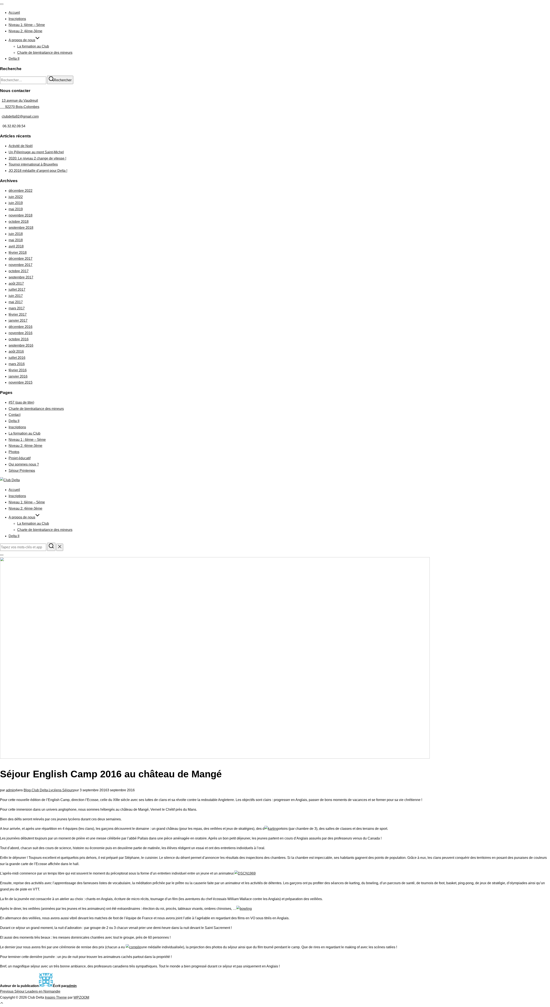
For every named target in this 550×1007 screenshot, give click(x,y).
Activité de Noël (21, 146)
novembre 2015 (20, 382)
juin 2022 (16, 197)
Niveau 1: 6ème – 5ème (27, 25)
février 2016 (18, 370)
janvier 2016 (18, 376)
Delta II (14, 58)
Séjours (68, 790)
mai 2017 (16, 302)
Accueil (14, 12)
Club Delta (40, 790)
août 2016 (16, 351)
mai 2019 (16, 209)
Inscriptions (17, 19)
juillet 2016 (17, 358)
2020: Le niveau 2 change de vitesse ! (37, 158)
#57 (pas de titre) (21, 402)
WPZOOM (81, 997)
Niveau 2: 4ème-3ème (25, 31)
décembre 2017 (20, 258)
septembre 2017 (21, 277)
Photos (14, 452)
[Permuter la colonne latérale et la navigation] (1, 555)
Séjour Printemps (22, 470)
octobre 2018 (19, 221)
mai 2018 (16, 240)
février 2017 (18, 314)
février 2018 (18, 252)
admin (10, 790)
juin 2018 (16, 234)
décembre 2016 (20, 327)
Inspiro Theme (56, 997)
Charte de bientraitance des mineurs (44, 52)
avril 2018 (16, 246)
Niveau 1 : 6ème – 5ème (27, 439)
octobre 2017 (19, 271)
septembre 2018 (21, 227)
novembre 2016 (20, 333)
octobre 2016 (19, 339)
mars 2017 (17, 308)
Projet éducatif (20, 458)
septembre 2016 (21, 345)
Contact (14, 415)
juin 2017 (16, 296)
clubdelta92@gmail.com (20, 116)
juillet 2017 (17, 289)
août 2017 (16, 283)
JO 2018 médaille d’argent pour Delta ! (38, 170)
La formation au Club (33, 46)
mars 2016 (17, 364)
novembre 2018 (20, 215)
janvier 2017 (18, 320)
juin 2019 (16, 203)
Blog (27, 790)
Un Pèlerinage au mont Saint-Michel (36, 152)
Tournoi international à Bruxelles (33, 164)
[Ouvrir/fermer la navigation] (1, 4)
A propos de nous (22, 40)
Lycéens (55, 790)
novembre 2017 (20, 265)
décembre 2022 (20, 190)
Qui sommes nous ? (24, 464)
